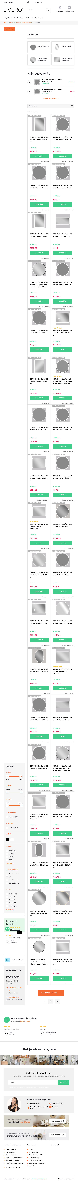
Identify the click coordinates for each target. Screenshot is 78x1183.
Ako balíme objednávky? (36, 1155)
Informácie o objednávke (13, 1167)
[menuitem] (8, 18)
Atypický (12, 906)
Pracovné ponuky (34, 1157)
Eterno (11, 857)
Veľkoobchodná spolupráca (37, 1163)
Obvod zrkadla (14, 883)
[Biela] (12, 839)
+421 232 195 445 (15, 989)
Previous (18, 932)
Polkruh (12, 897)
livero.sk (54, 1107)
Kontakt (31, 1166)
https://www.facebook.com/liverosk (39, 1108)
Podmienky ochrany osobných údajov (14, 1164)
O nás (31, 1149)
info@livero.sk (14, 997)
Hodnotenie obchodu (12, 1155)
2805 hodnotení (15, 930)
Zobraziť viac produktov (50, 99)
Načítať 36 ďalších (49, 993)
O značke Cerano (34, 1152)
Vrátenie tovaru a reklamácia (14, 1158)
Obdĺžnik (12, 894)
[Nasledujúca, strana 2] (50, 1001)
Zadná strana (14, 880)
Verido (11, 854)
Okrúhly (12, 903)
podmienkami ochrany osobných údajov (37, 1087)
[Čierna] (7, 839)
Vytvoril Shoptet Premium (67, 1179)
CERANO (13, 828)
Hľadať (47, 9)
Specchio (12, 850)
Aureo (11, 860)
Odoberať (63, 1082)
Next (21, 932)
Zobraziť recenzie (25, 1021)
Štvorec (12, 900)
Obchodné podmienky (12, 1160)
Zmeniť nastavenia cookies (39, 1179)
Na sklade (13, 817)
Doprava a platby (11, 1152)
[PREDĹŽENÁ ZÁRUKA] (39, 124)
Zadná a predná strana (15, 875)
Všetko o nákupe (8, 2)
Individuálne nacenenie (35, 1160)
